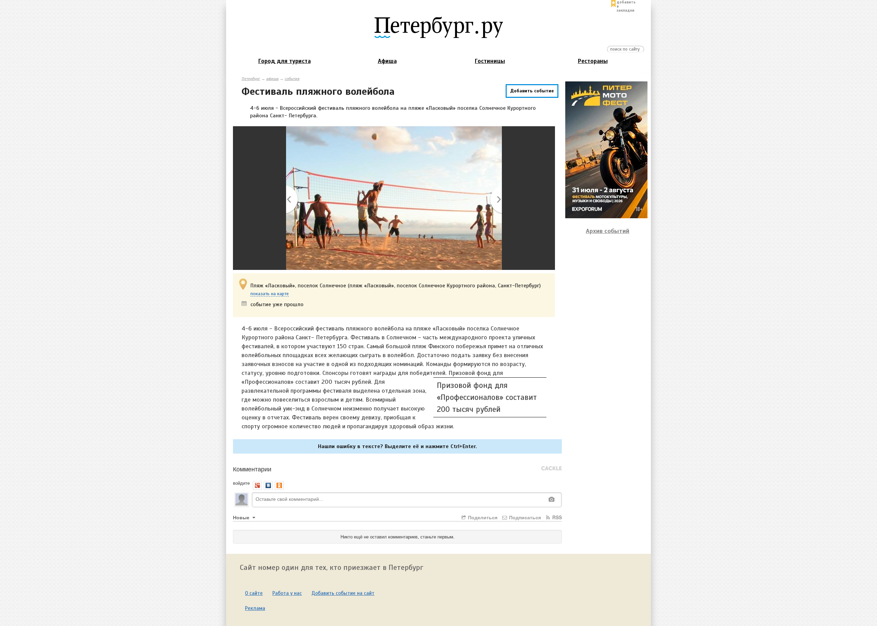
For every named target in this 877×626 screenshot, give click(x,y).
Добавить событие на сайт (342, 593)
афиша (272, 78)
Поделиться (482, 517)
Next (495, 199)
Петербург (251, 78)
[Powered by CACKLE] (551, 469)
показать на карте (269, 294)
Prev (292, 199)
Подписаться (524, 517)
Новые (242, 517)
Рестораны (593, 61)
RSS (556, 517)
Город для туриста (284, 61)
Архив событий (607, 231)
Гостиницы (490, 61)
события (292, 78)
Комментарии (252, 469)
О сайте (254, 593)
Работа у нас (287, 593)
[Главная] (438, 27)
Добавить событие (532, 91)
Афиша (387, 61)
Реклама (255, 608)
